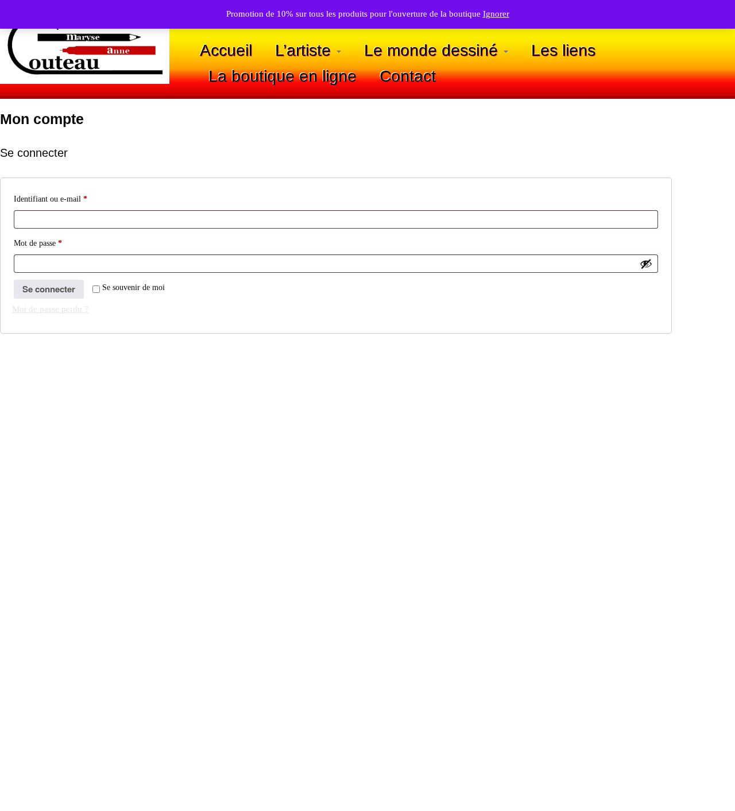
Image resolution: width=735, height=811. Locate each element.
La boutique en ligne (282, 76)
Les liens (563, 50)
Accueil (226, 50)
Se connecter (48, 289)
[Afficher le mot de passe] (646, 263)
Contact (408, 76)
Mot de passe (56, 243)
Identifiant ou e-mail (68, 198)
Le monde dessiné (433, 50)
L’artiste (305, 50)
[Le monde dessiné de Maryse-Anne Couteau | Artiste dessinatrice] (84, 45)
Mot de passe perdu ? (50, 309)
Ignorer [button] (496, 13)
